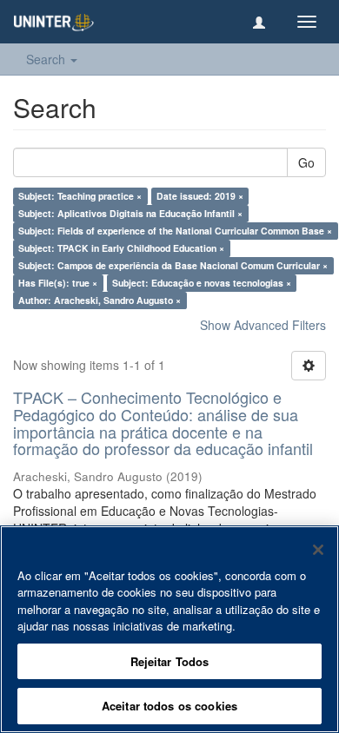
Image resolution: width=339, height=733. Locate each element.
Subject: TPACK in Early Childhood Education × (121, 247)
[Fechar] (318, 550)
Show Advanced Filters (263, 324)
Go (306, 162)
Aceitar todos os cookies (169, 705)
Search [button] (47, 59)
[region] (169, 629)
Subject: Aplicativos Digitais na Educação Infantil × (130, 213)
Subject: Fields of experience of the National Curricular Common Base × (175, 230)
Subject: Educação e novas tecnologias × (201, 282)
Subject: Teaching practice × (80, 195)
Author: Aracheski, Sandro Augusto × (99, 300)
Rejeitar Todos (169, 661)
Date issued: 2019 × (199, 195)
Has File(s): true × (57, 282)
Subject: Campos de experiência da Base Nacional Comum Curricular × (173, 265)
